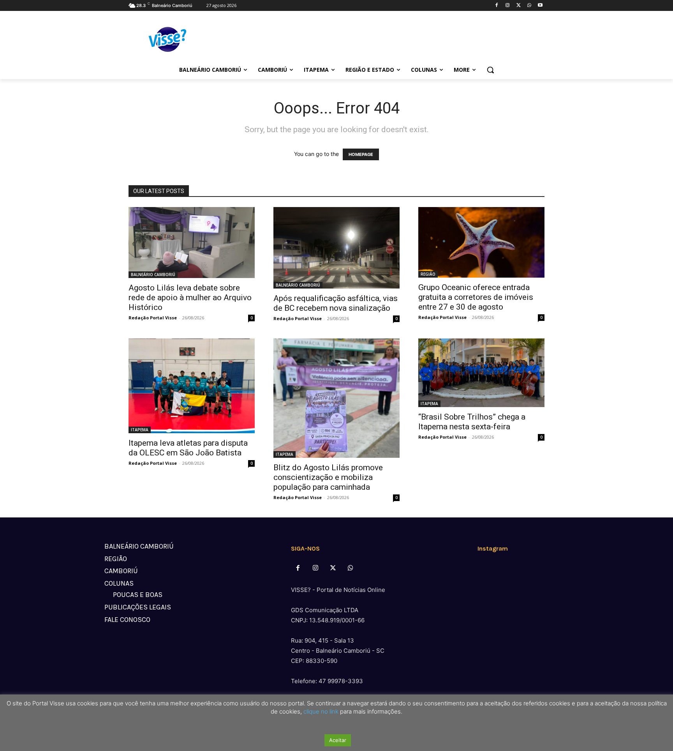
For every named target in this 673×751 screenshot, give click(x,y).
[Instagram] (507, 5)
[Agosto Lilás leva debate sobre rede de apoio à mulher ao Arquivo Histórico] (192, 242)
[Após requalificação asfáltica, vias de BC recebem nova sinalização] (336, 248)
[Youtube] (540, 5)
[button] (490, 69)
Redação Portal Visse (153, 318)
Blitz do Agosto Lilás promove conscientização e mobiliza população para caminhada (328, 477)
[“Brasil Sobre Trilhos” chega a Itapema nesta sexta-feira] (481, 372)
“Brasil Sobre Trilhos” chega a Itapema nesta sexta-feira (471, 421)
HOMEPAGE (361, 154)
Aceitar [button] (337, 740)
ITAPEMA (139, 429)
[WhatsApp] (529, 5)
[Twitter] (518, 5)
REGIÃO (428, 274)
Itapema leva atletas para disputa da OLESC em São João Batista (188, 447)
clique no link (320, 711)
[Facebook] (496, 5)
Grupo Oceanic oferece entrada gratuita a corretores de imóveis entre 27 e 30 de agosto (475, 297)
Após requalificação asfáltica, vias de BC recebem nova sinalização (335, 303)
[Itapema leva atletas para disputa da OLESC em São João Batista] (192, 385)
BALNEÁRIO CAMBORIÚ (153, 274)
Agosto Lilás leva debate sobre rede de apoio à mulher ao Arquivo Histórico (190, 297)
